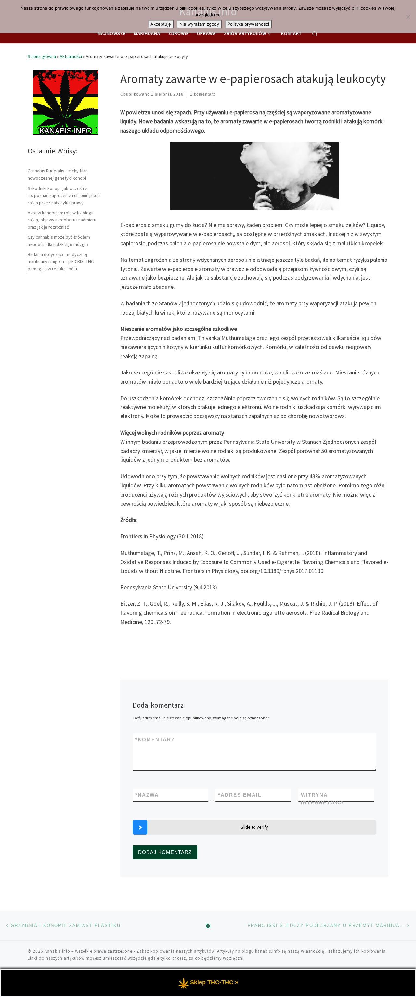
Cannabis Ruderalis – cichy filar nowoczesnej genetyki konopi (57, 174)
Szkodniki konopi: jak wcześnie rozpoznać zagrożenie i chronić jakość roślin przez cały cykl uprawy (65, 195)
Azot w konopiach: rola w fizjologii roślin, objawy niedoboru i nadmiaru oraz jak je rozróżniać (62, 220)
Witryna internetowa (322, 798)
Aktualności (71, 56)
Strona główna (42, 56)
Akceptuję (160, 24)
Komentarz (155, 739)
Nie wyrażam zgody (199, 24)
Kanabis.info (57, 951)
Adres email (240, 795)
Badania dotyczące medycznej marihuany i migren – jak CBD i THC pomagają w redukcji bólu (61, 261)
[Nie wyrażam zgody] (408, 16)
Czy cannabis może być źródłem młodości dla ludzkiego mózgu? (59, 240)
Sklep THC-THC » (214, 982)
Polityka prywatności (248, 24)
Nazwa (147, 795)
